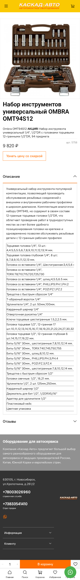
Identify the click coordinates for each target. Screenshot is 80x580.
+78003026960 (17, 491)
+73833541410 (15, 503)
